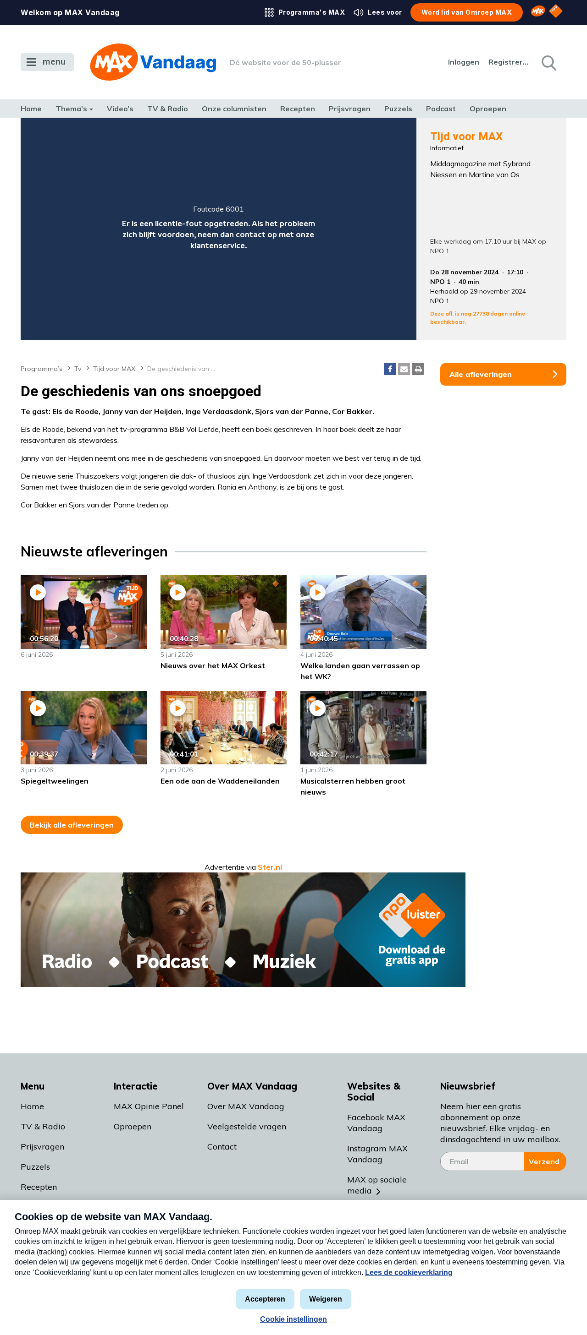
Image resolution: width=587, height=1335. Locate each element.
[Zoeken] (548, 62)
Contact (222, 1146)
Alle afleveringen (480, 374)
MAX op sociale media (377, 1185)
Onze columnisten (234, 108)
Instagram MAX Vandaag (377, 1154)
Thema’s (71, 108)
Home (31, 108)
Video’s (120, 108)
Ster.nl (270, 867)
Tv (77, 369)
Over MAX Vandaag (245, 1106)
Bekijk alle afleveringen (72, 824)
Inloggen (463, 61)
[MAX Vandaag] (153, 62)
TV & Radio (167, 108)
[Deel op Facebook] (390, 369)
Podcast (441, 108)
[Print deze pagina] (418, 369)
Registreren (509, 61)
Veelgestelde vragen (246, 1126)
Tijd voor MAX (114, 369)
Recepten (297, 108)
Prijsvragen (350, 108)
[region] (218, 229)
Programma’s (41, 369)
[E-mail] (404, 369)
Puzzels (398, 108)
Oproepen (488, 108)
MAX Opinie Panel (149, 1106)
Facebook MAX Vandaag (376, 1122)
